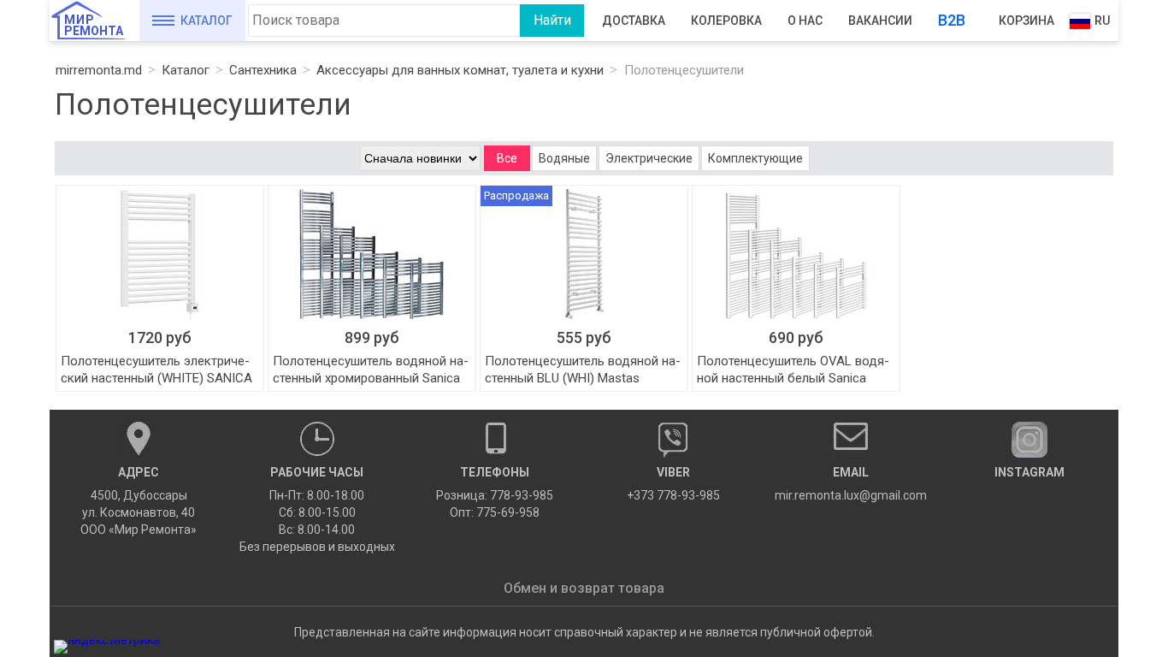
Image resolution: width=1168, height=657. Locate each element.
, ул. (138, 500)
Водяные (564, 158)
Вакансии (880, 20)
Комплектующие (755, 158)
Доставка (633, 20)
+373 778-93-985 (673, 483)
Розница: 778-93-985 (494, 495)
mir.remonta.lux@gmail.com (851, 483)
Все (507, 158)
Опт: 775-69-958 (495, 512)
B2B (951, 20)
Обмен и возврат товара (584, 588)
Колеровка (726, 20)
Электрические (649, 158)
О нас (805, 20)
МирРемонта (93, 25)
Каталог (206, 20)
